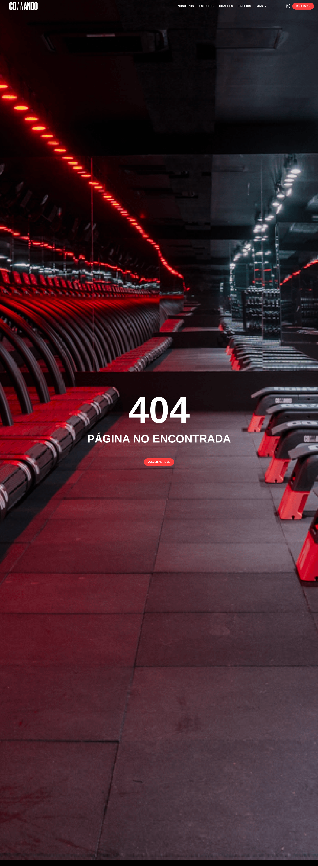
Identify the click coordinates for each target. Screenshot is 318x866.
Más (260, 6)
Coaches (226, 6)
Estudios (206, 6)
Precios (245, 6)
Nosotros (186, 6)
